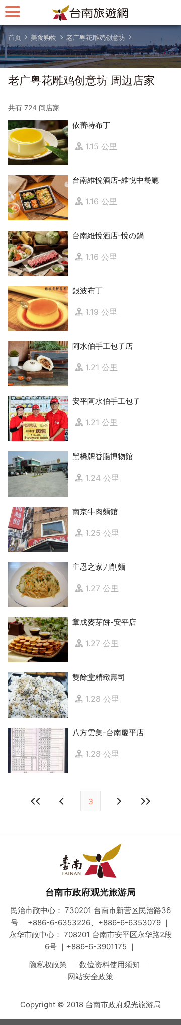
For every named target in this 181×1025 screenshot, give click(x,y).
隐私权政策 (48, 964)
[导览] (12, 11)
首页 (14, 37)
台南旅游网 (90, 13)
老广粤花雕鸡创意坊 (95, 37)
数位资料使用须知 (109, 964)
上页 (118, 801)
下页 (63, 801)
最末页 (145, 801)
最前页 (36, 801)
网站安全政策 (90, 976)
